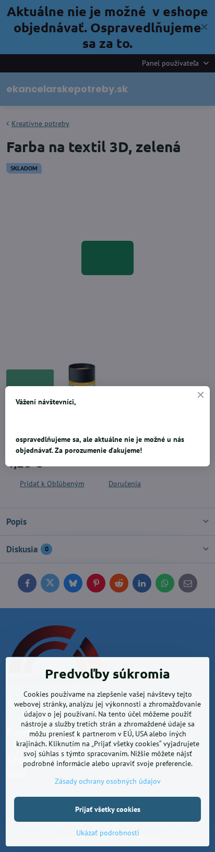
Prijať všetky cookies (107, 809)
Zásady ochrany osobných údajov (108, 781)
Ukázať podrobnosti (107, 832)
